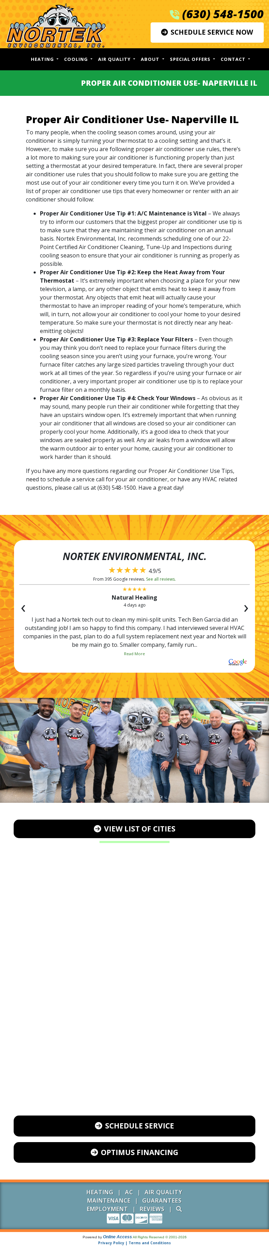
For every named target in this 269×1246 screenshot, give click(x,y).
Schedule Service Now (212, 32)
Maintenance (109, 1200)
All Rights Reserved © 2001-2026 (160, 1237)
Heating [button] (43, 59)
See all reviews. (161, 579)
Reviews (152, 1209)
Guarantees (162, 1200)
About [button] (151, 59)
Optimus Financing (139, 1152)
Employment (107, 1209)
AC (129, 1192)
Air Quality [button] (115, 59)
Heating (100, 1192)
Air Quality (163, 1192)
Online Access (117, 1236)
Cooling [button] (76, 59)
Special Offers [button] (191, 59)
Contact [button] (234, 59)
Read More (134, 653)
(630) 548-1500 (223, 13)
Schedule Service (139, 1126)
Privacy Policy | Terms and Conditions (134, 1242)
